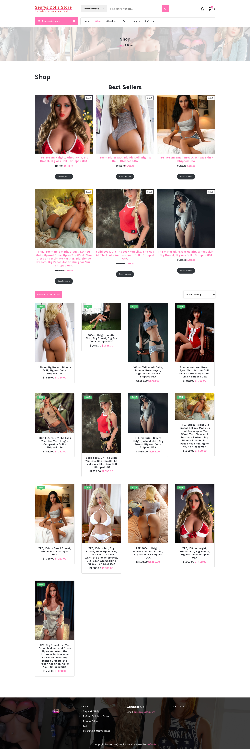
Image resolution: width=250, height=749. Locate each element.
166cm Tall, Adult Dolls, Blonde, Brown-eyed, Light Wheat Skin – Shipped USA (148, 372)
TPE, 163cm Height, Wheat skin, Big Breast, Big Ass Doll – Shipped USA (63, 159)
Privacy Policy (90, 721)
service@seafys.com (144, 712)
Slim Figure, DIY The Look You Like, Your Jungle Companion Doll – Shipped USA (54, 443)
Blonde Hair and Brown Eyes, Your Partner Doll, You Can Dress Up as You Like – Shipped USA (194, 372)
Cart (125, 21)
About (86, 706)
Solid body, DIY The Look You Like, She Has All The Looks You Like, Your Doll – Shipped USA (125, 255)
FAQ (85, 726)
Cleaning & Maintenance (96, 730)
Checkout (111, 21)
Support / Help (91, 711)
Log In (136, 21)
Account (179, 706)
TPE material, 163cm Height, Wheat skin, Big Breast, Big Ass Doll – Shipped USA (186, 253)
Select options (56, 366)
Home (86, 21)
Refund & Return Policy (96, 716)
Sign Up (149, 21)
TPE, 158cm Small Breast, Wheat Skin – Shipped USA (186, 159)
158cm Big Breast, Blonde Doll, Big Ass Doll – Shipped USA (125, 159)
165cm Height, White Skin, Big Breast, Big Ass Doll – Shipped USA (101, 338)
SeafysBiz (151, 744)
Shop (98, 21)
